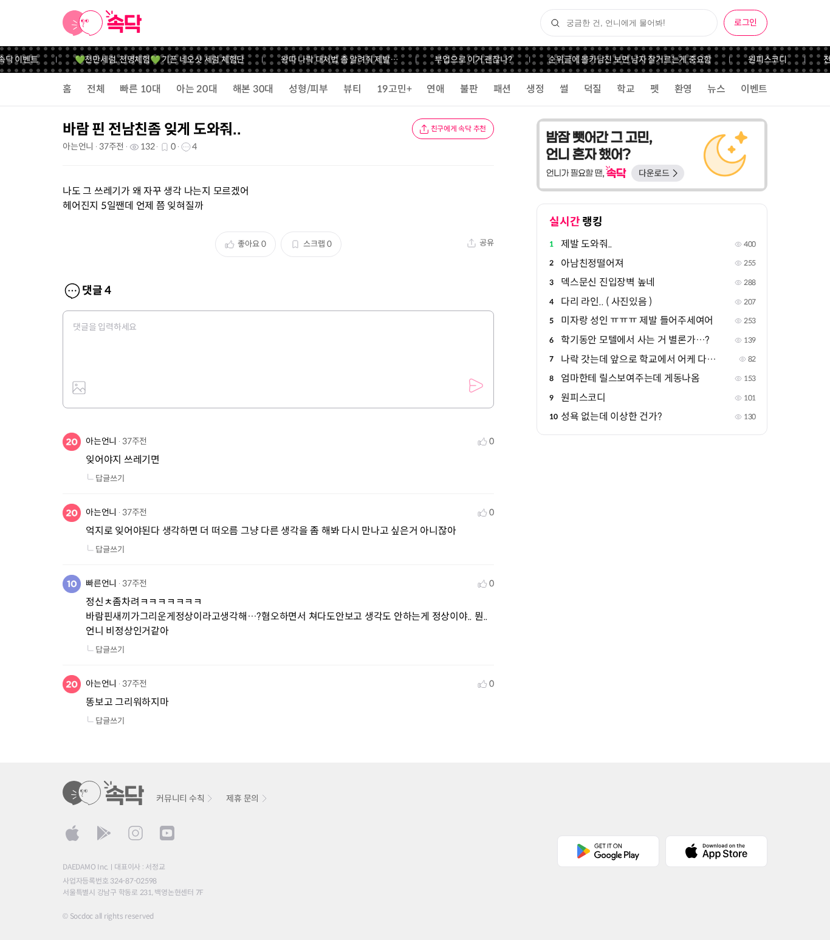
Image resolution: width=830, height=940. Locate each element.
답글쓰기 (110, 478)
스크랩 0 (317, 244)
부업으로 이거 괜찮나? (465, 59)
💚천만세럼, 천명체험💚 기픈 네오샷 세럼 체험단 (151, 59)
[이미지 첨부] (79, 387)
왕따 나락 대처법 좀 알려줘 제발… (331, 59)
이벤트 (754, 89)
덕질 (593, 89)
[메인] (102, 23)
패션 (502, 89)
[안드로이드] (104, 833)
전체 (96, 89)
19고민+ (394, 89)
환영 (683, 89)
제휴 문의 (242, 798)
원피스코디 (759, 59)
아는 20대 (197, 89)
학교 (626, 89)
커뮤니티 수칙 (180, 798)
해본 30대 (253, 89)
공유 (486, 243)
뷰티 (352, 89)
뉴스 (716, 89)
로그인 (745, 22)
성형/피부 (308, 89)
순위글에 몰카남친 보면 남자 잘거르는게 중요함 (622, 59)
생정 (535, 89)
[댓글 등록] (476, 386)
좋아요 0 (252, 244)
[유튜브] (167, 833)
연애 (436, 89)
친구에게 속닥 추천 (459, 128)
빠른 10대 (140, 89)
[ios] (72, 833)
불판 (469, 89)
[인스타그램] (135, 833)
